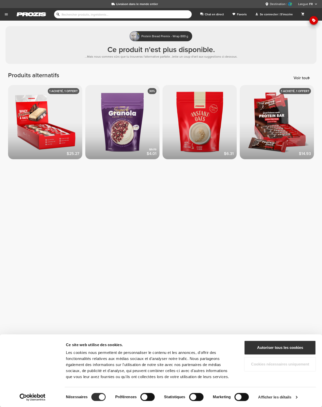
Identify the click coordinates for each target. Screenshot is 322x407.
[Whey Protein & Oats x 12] (46, 123)
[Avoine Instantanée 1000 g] (201, 123)
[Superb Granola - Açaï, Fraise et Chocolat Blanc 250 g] (124, 123)
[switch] (147, 397)
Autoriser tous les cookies (280, 347)
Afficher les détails (274, 397)
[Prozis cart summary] (303, 14)
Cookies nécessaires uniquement (280, 364)
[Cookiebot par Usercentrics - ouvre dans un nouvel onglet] (33, 397)
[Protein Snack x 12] (278, 123)
